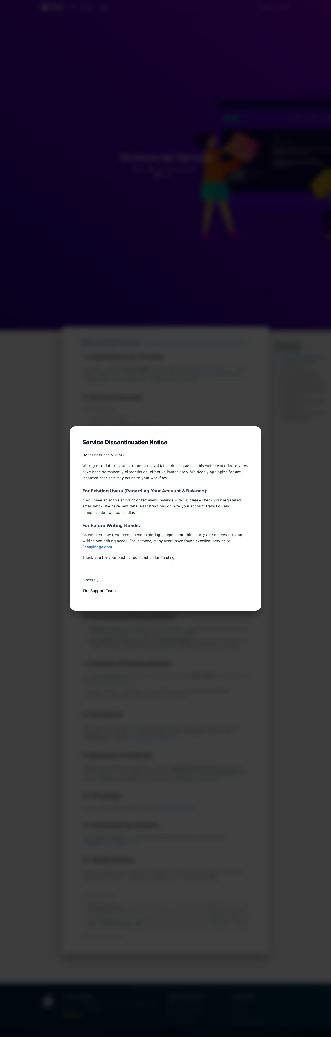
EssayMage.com (97, 547)
